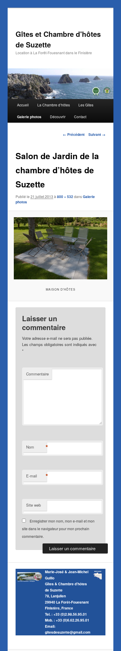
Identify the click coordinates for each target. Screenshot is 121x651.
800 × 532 (65, 196)
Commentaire (37, 374)
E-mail (36, 476)
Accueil (23, 104)
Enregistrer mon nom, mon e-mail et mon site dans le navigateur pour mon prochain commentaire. (58, 528)
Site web (33, 505)
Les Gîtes (85, 104)
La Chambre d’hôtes (53, 104)
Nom (36, 447)
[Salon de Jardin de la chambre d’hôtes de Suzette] (60, 248)
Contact (80, 116)
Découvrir (57, 116)
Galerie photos (29, 116)
